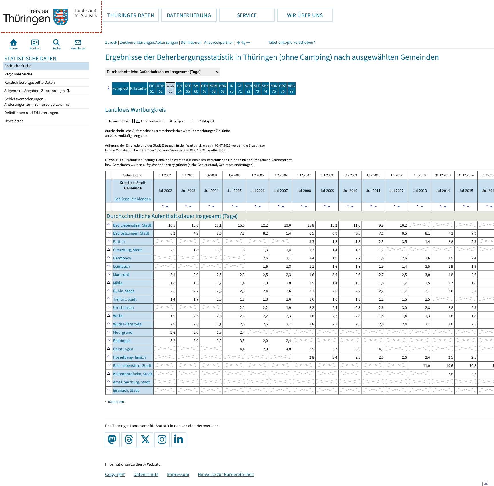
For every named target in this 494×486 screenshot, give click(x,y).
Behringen (122, 340)
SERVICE (238, 15)
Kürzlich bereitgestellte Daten (29, 82)
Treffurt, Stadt (125, 299)
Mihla (117, 283)
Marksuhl (121, 274)
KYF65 (188, 88)
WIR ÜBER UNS (300, 15)
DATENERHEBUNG (186, 15)
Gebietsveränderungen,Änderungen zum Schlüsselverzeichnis (36, 101)
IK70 (232, 88)
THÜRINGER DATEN (128, 15)
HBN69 (222, 88)
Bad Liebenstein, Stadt (132, 225)
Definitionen (191, 42)
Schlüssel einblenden (133, 199)
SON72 (248, 88)
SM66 (196, 88)
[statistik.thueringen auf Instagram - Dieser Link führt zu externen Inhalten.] (163, 440)
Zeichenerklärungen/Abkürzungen (149, 42)
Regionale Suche (17, 74)
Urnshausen (123, 307)
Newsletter (13, 121)
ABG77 (291, 88)
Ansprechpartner (218, 42)
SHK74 (265, 88)
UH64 (179, 88)
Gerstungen (123, 349)
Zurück (111, 42)
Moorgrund (122, 332)
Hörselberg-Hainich (129, 357)
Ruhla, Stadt (123, 291)
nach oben (116, 401)
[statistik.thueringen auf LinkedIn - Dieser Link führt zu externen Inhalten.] (180, 440)
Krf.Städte (138, 88)
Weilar (118, 316)
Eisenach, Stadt (126, 390)
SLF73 (257, 88)
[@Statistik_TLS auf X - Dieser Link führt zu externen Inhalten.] (146, 440)
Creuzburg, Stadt (127, 250)
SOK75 (273, 88)
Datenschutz (146, 474)
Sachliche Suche (17, 66)
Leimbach (121, 266)
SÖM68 (213, 88)
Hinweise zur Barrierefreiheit (226, 474)
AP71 (240, 88)
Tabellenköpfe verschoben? (291, 42)
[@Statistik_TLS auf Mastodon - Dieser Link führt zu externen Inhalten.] (113, 440)
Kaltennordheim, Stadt (132, 374)
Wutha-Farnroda (127, 324)
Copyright (115, 474)
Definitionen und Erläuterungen (30, 112)
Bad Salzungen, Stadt (131, 233)
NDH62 (160, 88)
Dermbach (122, 258)
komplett (120, 88)
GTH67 (204, 88)
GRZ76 (282, 88)
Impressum (178, 474)
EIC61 (151, 88)
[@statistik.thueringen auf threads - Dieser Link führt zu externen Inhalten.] (130, 440)
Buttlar (119, 241)
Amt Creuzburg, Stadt (131, 382)
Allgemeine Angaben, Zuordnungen (35, 90)
